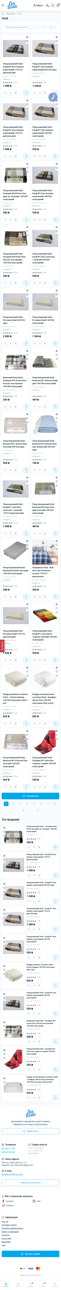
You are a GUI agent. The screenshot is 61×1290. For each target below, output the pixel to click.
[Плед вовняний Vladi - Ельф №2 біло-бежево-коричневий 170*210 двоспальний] (16, 48)
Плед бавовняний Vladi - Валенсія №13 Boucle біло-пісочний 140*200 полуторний (15, 762)
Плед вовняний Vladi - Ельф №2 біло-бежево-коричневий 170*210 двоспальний (13, 68)
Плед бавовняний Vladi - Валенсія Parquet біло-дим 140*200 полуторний (15, 570)
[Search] (52, 5)
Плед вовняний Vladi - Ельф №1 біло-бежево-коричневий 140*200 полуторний (43, 131)
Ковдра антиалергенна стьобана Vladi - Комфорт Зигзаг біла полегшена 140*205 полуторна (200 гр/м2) (42, 1079)
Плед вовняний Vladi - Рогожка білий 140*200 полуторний (43, 320)
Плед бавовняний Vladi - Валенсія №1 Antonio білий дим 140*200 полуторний (44, 380)
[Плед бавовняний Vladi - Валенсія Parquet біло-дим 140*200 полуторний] (16, 552)
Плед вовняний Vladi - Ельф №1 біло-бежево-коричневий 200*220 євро (44, 67)
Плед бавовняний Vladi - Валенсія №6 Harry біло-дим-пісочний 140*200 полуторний (43, 508)
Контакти (5, 1235)
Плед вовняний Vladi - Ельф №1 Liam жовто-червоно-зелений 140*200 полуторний (44, 635)
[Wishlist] (27, 41)
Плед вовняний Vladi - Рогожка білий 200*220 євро (14, 320)
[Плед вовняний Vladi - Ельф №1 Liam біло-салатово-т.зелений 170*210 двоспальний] (16, 489)
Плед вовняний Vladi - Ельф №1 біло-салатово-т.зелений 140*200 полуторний (43, 258)
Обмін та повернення (10, 1232)
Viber (39, 1201)
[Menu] (3, 5)
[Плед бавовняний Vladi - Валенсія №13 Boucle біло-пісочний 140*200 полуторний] (16, 742)
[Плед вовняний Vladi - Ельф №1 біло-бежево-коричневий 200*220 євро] (45, 48)
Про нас (5, 1222)
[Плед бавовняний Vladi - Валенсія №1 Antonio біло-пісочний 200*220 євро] (16, 425)
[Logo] (12, 5)
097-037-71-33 (8, 1148)
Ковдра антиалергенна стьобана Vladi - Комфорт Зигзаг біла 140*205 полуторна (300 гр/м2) (44, 698)
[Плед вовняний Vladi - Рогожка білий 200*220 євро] (16, 302)
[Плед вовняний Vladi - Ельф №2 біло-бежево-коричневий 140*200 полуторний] (45, 175)
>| (37, 810)
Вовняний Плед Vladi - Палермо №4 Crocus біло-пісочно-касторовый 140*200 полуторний (15, 382)
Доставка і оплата (9, 1225)
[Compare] (27, 45)
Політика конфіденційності (12, 1228)
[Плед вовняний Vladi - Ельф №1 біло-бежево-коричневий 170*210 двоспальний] (16, 112)
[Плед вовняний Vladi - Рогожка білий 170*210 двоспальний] (16, 615)
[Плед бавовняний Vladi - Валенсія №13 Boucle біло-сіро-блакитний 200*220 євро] (45, 425)
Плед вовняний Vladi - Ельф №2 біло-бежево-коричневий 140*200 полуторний (43, 194)
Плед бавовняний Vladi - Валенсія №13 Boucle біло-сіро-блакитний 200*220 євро (44, 445)
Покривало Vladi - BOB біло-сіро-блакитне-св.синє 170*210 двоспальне (42, 572)
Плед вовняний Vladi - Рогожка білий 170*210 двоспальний (14, 634)
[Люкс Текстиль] (30, 1113)
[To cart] (26, 93)
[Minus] (5, 93)
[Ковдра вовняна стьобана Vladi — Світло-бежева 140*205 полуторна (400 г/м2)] (16, 679)
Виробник (10, 14)
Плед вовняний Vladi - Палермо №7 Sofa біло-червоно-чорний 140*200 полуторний (44, 762)
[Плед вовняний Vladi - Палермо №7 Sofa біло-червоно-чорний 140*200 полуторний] (45, 742)
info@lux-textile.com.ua (12, 1174)
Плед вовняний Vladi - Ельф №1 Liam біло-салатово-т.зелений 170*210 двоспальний (13, 508)
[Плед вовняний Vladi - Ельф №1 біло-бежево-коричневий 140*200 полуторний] (45, 112)
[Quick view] (27, 37)
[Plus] (15, 93)
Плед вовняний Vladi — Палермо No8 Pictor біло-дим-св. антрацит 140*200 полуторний (15, 194)
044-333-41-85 (8, 1152)
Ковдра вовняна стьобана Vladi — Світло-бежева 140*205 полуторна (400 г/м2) (15, 698)
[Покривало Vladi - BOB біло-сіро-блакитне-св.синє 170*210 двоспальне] (45, 552)
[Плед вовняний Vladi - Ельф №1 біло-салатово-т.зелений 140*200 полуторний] (45, 238)
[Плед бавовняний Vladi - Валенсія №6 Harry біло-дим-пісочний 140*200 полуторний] (45, 489)
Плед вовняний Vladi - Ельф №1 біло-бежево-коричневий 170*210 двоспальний (13, 131)
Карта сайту (7, 1238)
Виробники (6, 1242)
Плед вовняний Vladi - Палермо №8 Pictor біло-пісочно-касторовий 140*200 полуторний (14, 258)
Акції (4, 1245)
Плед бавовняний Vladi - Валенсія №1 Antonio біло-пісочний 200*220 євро (15, 444)
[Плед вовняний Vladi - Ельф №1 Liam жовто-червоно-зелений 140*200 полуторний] (45, 615)
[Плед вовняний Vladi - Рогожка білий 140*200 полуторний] (45, 302)
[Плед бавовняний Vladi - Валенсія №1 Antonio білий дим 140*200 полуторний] (45, 362)
